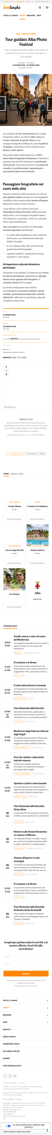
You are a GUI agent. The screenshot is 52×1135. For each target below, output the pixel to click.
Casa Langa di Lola (14, 550)
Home (5, 1)
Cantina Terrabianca (37, 506)
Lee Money (14, 594)
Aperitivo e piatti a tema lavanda (30, 783)
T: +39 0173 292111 (37, 435)
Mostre (42, 454)
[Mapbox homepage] (10, 407)
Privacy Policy (42, 1093)
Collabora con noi (11, 1051)
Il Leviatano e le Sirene (25, 662)
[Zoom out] (6, 371)
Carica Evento (9, 1036)
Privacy (22, 1083)
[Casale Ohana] (14, 491)
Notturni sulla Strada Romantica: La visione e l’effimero (30, 833)
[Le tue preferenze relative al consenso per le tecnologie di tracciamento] (47, 1130)
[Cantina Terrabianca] (38, 491)
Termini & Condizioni (10, 1083)
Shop (39, 15)
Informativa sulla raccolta (17, 1131)
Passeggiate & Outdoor (25, 1)
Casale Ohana (14, 506)
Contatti (7, 1029)
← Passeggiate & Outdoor (15, 454)
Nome (7, 957)
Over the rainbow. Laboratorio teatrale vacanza (29, 758)
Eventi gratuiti (32, 454)
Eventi (11, 1)
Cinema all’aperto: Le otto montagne (27, 859)
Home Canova (37, 550)
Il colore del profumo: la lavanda (30, 685)
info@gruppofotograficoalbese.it (13, 352)
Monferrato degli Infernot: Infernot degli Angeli (31, 732)
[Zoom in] (6, 367)
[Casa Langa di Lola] (14, 535)
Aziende (6, 1058)
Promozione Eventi (11, 1044)
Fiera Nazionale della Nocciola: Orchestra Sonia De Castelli (29, 908)
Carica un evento (42, 1)
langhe (11, 7)
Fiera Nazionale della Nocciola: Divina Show (29, 807)
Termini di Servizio (9, 1095)
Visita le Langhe (10, 15)
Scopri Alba (37, 599)
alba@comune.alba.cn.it (17, 435)
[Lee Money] (14, 579)
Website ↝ (6, 349)
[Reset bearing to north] (6, 375)
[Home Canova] (38, 535)
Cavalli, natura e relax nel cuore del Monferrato (30, 638)
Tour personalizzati (12, 1066)
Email (7, 964)
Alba (38, 593)
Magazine (31, 15)
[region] (26, 387)
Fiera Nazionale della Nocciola (29, 708)
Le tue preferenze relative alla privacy (29, 1125)
